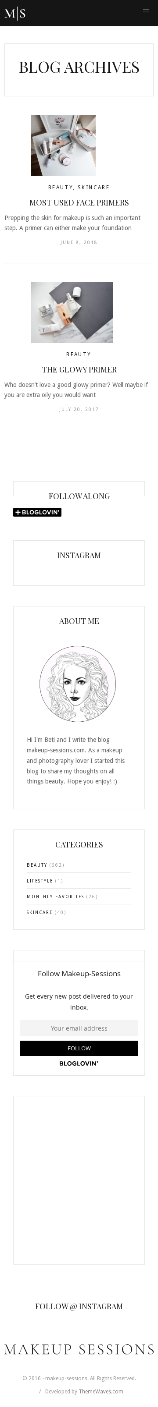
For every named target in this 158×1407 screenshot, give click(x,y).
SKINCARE (94, 187)
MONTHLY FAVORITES (55, 896)
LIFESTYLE (40, 881)
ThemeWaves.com (101, 1392)
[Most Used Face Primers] (79, 145)
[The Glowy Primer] (79, 312)
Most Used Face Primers (79, 202)
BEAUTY (60, 187)
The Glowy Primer (79, 369)
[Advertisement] (79, 1186)
